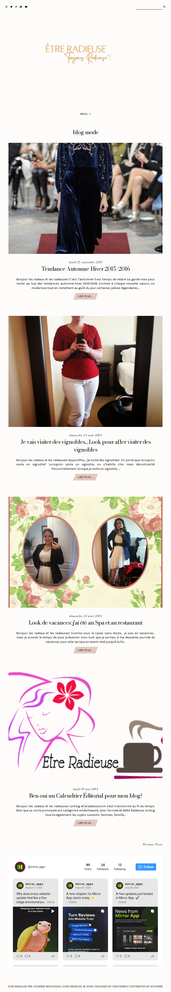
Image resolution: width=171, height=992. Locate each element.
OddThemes (120, 986)
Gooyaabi (156, 986)
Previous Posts (153, 845)
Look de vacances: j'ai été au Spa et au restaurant (85, 622)
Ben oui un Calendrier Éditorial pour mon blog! (85, 795)
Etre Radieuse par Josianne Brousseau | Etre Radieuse (45, 986)
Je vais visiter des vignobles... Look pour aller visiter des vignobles (85, 446)
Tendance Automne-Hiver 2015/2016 (85, 269)
